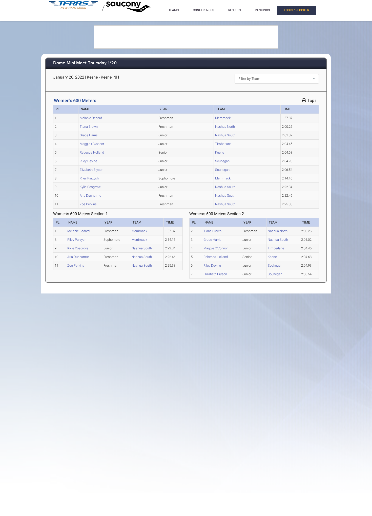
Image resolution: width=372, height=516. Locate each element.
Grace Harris (89, 135)
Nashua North (225, 126)
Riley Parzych (89, 178)
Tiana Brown (89, 126)
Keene (219, 152)
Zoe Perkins (88, 204)
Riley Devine (88, 161)
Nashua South (225, 135)
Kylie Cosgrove (90, 187)
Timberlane (223, 144)
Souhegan (222, 161)
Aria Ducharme (90, 195)
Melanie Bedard (91, 118)
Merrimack (223, 118)
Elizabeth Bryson (91, 170)
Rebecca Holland (92, 152)
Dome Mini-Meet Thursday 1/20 (85, 63)
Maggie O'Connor (92, 144)
